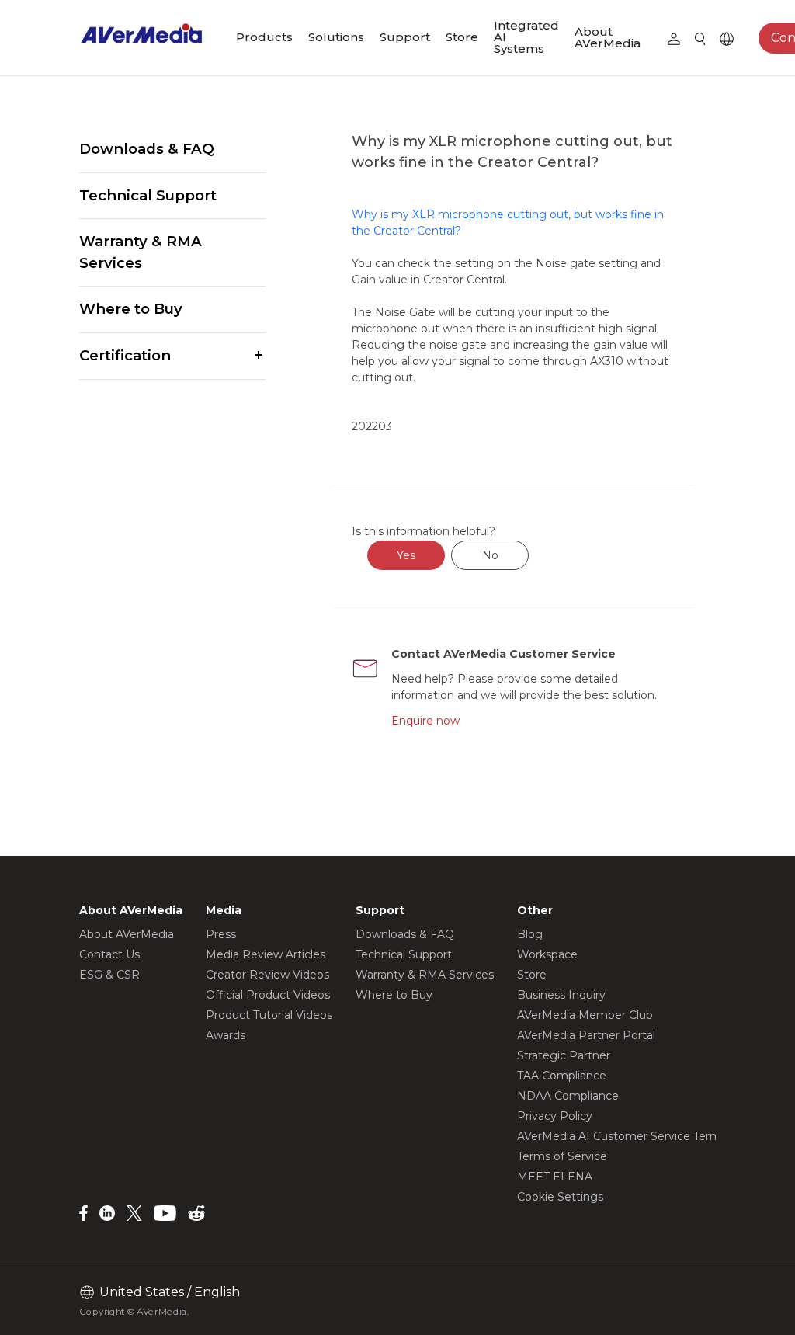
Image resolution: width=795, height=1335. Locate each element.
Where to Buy (130, 309)
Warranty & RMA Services (140, 252)
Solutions (336, 37)
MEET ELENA (554, 1177)
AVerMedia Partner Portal (586, 1035)
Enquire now (425, 721)
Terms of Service (562, 1156)
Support (405, 37)
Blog (530, 934)
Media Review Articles (265, 954)
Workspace (547, 954)
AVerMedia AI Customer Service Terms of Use (641, 1136)
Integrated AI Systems (526, 37)
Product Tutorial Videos (269, 1015)
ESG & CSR (109, 975)
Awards (225, 1035)
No (490, 555)
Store (462, 37)
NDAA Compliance (568, 1096)
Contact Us (109, 954)
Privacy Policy (554, 1116)
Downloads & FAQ (146, 149)
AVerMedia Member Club (585, 1015)
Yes (406, 555)
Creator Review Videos (267, 975)
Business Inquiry (561, 995)
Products (264, 37)
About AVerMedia (608, 37)
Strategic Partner (563, 1055)
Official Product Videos (268, 995)
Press (221, 934)
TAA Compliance (561, 1076)
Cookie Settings (560, 1197)
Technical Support (148, 195)
